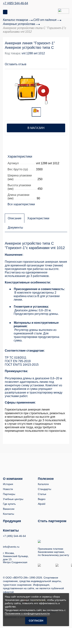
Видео (41, 499)
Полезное (46, 479)
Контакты (8, 513)
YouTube (11, 540)
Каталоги (43, 484)
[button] (50, 62)
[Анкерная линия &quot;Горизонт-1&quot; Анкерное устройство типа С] (36, 88)
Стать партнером (52, 521)
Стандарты (44, 489)
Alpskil (41, 503)
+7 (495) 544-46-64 (15, 3)
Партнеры (9, 494)
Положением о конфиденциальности (27, 613)
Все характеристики (21, 204)
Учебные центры (13, 499)
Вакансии (8, 508)
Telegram (18, 540)
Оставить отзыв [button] (15, 64)
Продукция (12, 521)
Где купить (9, 503)
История (8, 484)
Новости (8, 489)
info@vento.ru (11, 546)
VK (4, 541)
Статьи (42, 494)
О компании (13, 479)
